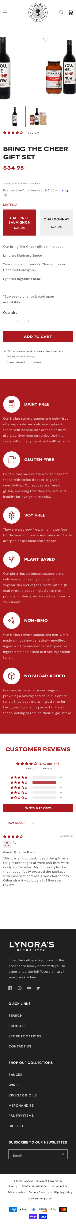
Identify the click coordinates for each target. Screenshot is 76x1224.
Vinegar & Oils (22, 1095)
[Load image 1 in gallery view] (14, 116)
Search (15, 1015)
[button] (5, 12)
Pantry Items (21, 1115)
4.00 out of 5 (49, 764)
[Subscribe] (62, 1154)
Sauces (15, 1074)
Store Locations (25, 1036)
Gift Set (16, 1126)
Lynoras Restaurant (35, 1180)
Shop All (17, 1026)
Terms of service (39, 1192)
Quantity (10, 312)
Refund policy (59, 1185)
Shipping (8, 183)
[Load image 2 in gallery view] (38, 116)
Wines (14, 1085)
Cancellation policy (40, 1198)
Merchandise (21, 1105)
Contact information (34, 1185)
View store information (24, 362)
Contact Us (19, 1046)
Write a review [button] (38, 808)
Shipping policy (63, 1192)
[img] (13, 836)
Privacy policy (16, 1192)
